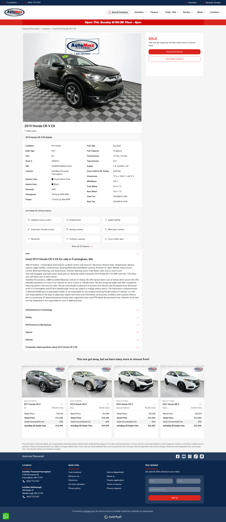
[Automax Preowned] (14, 12)
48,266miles (150, 408)
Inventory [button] (139, 12)
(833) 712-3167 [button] (34, 2)
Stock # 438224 (76, 401)
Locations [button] (214, 12)
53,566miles (196, 408)
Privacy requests (114, 488)
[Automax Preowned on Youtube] (183, 456)
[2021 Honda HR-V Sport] (182, 381)
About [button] (200, 12)
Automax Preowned (30, 29)
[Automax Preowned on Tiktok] (195, 456)
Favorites (192, 2)
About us (111, 476)
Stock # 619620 (122, 401)
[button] (12, 2)
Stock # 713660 (168, 401)
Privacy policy (74, 488)
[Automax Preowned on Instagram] (189, 456)
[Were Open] (113, 22)
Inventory (46, 29)
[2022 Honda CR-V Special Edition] (136, 381)
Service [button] (186, 12)
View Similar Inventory (174, 59)
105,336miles (58, 408)
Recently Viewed (213, 2)
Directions (72, 480)
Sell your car (73, 476)
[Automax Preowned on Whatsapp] (201, 456)
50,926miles (104, 408)
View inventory (74, 472)
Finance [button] (154, 12)
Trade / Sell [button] (170, 12)
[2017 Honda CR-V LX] (44, 381)
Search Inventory (120, 12)
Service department (115, 472)
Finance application (115, 480)
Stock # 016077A (30, 401)
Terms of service (114, 484)
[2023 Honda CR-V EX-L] (90, 381)
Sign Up (174, 498)
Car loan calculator (76, 484)
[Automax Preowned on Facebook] (177, 456)
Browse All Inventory (174, 52)
